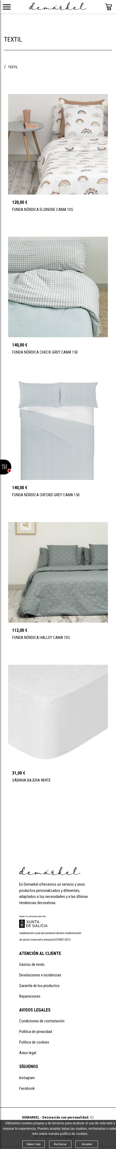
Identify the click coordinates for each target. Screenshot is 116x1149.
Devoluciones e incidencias (40, 975)
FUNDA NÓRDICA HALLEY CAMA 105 (41, 637)
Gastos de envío (32, 964)
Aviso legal (27, 1052)
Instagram (27, 1077)
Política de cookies (34, 1042)
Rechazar (60, 1144)
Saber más (33, 1144)
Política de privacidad (35, 1031)
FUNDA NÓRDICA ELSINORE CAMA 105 (42, 209)
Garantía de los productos (39, 985)
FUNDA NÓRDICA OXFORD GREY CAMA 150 (46, 494)
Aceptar (87, 1144)
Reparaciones (29, 996)
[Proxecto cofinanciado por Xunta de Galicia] (33, 926)
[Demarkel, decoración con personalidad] (49, 873)
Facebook (27, 1088)
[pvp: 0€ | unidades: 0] (108, 9)
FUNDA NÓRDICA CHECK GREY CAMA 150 (45, 352)
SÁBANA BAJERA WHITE (31, 780)
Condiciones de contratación (41, 1021)
